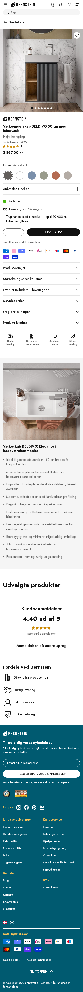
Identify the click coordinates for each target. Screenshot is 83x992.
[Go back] (5, 22)
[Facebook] (26, 807)
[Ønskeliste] (69, 5)
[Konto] (61, 5)
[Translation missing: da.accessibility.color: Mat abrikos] (56, 175)
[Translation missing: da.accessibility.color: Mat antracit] (8, 175)
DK (12, 922)
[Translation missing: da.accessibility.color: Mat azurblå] (32, 175)
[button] (11, 146)
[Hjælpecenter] (52, 5)
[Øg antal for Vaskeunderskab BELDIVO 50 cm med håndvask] (20, 232)
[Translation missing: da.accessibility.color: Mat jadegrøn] (44, 175)
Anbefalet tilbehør (16, 189)
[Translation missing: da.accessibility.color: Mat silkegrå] (68, 175)
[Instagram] (18, 807)
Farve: (15, 165)
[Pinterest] (34, 807)
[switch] (8, 983)
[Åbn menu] (5, 4)
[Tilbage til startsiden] (23, 4)
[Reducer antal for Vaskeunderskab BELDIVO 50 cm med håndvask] (7, 232)
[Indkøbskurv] (77, 5)
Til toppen (38, 971)
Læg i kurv (53, 232)
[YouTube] (42, 807)
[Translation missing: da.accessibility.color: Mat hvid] (20, 175)
